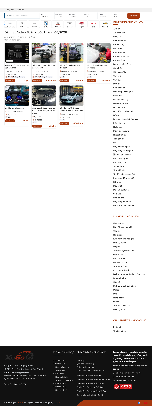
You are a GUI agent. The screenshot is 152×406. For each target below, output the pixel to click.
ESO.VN (57, 403)
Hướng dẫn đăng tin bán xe (89, 375)
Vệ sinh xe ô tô (120, 266)
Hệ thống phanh (120, 103)
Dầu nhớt (117, 186)
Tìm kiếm (133, 16)
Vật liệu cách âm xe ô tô (124, 174)
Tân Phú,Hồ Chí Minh (15, 71)
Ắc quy (116, 29)
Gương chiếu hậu (121, 99)
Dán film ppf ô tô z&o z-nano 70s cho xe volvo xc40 (71, 109)
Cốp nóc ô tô (119, 88)
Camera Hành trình (122, 56)
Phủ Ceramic (119, 258)
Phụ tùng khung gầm (123, 150)
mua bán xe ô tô (138, 352)
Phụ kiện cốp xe (120, 158)
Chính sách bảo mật (86, 367)
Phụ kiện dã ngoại (121, 146)
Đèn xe (116, 84)
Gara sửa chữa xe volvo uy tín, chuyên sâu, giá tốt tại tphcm (43, 110)
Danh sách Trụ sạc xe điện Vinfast (91, 391)
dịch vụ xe (123, 366)
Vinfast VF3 (60, 360)
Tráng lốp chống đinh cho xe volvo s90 (43, 66)
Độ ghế (116, 247)
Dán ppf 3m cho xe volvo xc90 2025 (97, 66)
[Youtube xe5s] (145, 403)
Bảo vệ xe (117, 48)
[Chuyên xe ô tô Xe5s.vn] (19, 357)
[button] (47, 16)
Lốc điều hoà (119, 107)
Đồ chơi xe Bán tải (121, 190)
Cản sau (117, 76)
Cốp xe (116, 231)
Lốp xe (116, 115)
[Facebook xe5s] (138, 403)
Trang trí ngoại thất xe (123, 250)
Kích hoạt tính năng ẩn (124, 239)
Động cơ (117, 182)
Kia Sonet (59, 374)
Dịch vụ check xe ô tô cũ (124, 286)
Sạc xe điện (118, 166)
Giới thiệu (81, 360)
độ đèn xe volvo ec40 (14, 108)
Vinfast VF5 (60, 364)
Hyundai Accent (62, 367)
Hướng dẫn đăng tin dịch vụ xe (90, 383)
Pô (114, 143)
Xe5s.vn (20, 403)
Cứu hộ (116, 282)
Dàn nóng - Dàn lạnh (123, 91)
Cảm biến (117, 68)
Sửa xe (116, 302)
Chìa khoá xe (119, 52)
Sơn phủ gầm (119, 278)
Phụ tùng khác (120, 162)
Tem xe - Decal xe (121, 305)
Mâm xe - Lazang (121, 131)
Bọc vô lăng (118, 44)
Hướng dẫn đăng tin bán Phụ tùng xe (93, 379)
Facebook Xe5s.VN (18, 384)
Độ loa (116, 290)
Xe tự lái (117, 327)
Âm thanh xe (119, 33)
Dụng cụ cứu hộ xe (122, 64)
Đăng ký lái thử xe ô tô (123, 377)
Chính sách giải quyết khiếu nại (90, 370)
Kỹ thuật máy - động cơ (124, 270)
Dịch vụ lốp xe (119, 243)
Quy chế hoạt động (85, 364)
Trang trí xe (118, 139)
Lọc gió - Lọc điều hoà (123, 111)
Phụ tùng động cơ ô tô (123, 178)
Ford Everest (60, 383)
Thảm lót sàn (119, 170)
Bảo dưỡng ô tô (120, 262)
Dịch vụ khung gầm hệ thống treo (129, 274)
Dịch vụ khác (119, 309)
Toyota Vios (60, 370)
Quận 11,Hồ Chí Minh (15, 112)
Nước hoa (117, 127)
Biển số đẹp (118, 198)
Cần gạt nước (119, 72)
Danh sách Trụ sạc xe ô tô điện (90, 387)
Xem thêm (9, 80)
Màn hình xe (119, 123)
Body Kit (117, 36)
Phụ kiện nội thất (122, 154)
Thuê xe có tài (119, 331)
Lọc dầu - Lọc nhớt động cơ (125, 119)
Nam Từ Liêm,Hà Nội (69, 114)
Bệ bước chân (119, 40)
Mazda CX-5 (60, 387)
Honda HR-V (60, 390)
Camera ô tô (119, 60)
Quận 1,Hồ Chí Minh (42, 71)
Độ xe (116, 294)
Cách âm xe (118, 223)
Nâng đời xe (118, 298)
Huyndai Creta (61, 377)
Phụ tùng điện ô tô (122, 201)
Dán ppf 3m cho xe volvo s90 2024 (70, 66)
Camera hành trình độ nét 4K (90, 395)
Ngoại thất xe (119, 135)
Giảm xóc (117, 95)
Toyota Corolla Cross (64, 380)
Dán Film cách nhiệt (122, 227)
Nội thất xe (118, 235)
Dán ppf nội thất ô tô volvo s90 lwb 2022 (16, 66)
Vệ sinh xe (118, 194)
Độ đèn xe (118, 254)
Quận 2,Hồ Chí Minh (42, 117)
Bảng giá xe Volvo (27, 37)
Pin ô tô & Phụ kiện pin (124, 205)
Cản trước (117, 80)
